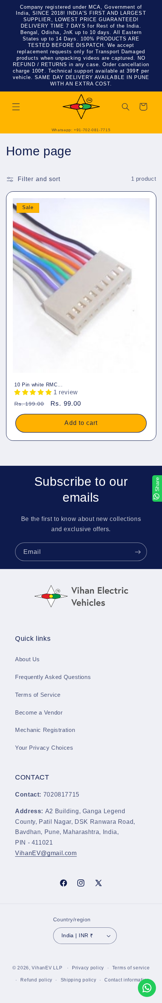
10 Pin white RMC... (38, 385)
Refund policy (36, 980)
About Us (27, 659)
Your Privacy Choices (44, 748)
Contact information (127, 980)
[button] (15, 106)
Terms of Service (38, 695)
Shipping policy (78, 980)
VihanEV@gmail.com (46, 853)
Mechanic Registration (45, 730)
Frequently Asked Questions (53, 677)
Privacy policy (88, 968)
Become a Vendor (39, 713)
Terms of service (131, 968)
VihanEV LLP (47, 968)
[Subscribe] (138, 552)
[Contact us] (147, 988)
